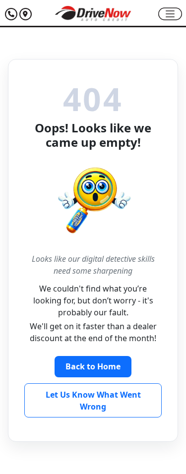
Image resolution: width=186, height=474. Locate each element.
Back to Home (93, 366)
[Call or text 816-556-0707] (12, 13)
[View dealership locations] (25, 13)
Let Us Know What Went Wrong (93, 400)
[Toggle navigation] (170, 13)
